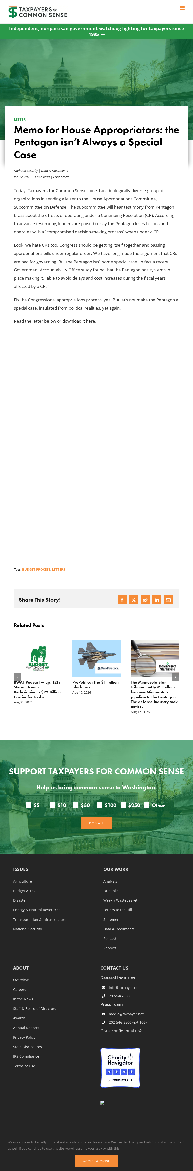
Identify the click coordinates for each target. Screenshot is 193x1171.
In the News (23, 999)
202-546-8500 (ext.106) (128, 1022)
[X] (133, 600)
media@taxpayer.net (126, 1014)
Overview (21, 980)
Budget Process (36, 569)
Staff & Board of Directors (34, 1008)
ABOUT (21, 968)
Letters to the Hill (117, 910)
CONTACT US (114, 968)
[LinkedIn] (157, 600)
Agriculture (22, 881)
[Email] (168, 600)
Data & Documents (54, 170)
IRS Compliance (26, 1056)
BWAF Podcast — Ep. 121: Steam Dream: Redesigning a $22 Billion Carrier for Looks (37, 689)
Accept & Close (96, 1161)
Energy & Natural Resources (36, 910)
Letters (58, 569)
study (86, 270)
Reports (109, 948)
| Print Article (59, 177)
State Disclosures (27, 1047)
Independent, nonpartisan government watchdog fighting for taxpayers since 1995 (96, 31)
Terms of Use (24, 1066)
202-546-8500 (120, 996)
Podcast (109, 938)
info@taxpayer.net (124, 987)
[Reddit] (145, 600)
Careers (19, 989)
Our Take (111, 891)
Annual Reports (26, 1028)
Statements (112, 919)
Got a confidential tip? (121, 1030)
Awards (19, 1018)
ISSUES (20, 869)
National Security (26, 170)
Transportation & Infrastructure (39, 919)
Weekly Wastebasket (120, 900)
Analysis (110, 881)
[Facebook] (122, 600)
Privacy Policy (24, 1037)
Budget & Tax (24, 891)
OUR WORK (115, 869)
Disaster (20, 900)
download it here (78, 321)
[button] (17, 677)
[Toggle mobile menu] (182, 7)
